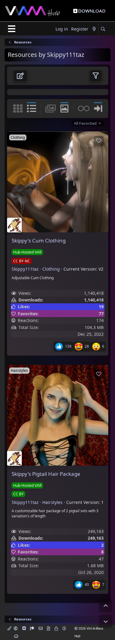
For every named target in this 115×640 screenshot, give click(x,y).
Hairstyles (52, 502)
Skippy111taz (25, 269)
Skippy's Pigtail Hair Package (46, 473)
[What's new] (94, 29)
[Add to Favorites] (99, 140)
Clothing (51, 269)
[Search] (102, 29)
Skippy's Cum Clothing (39, 240)
